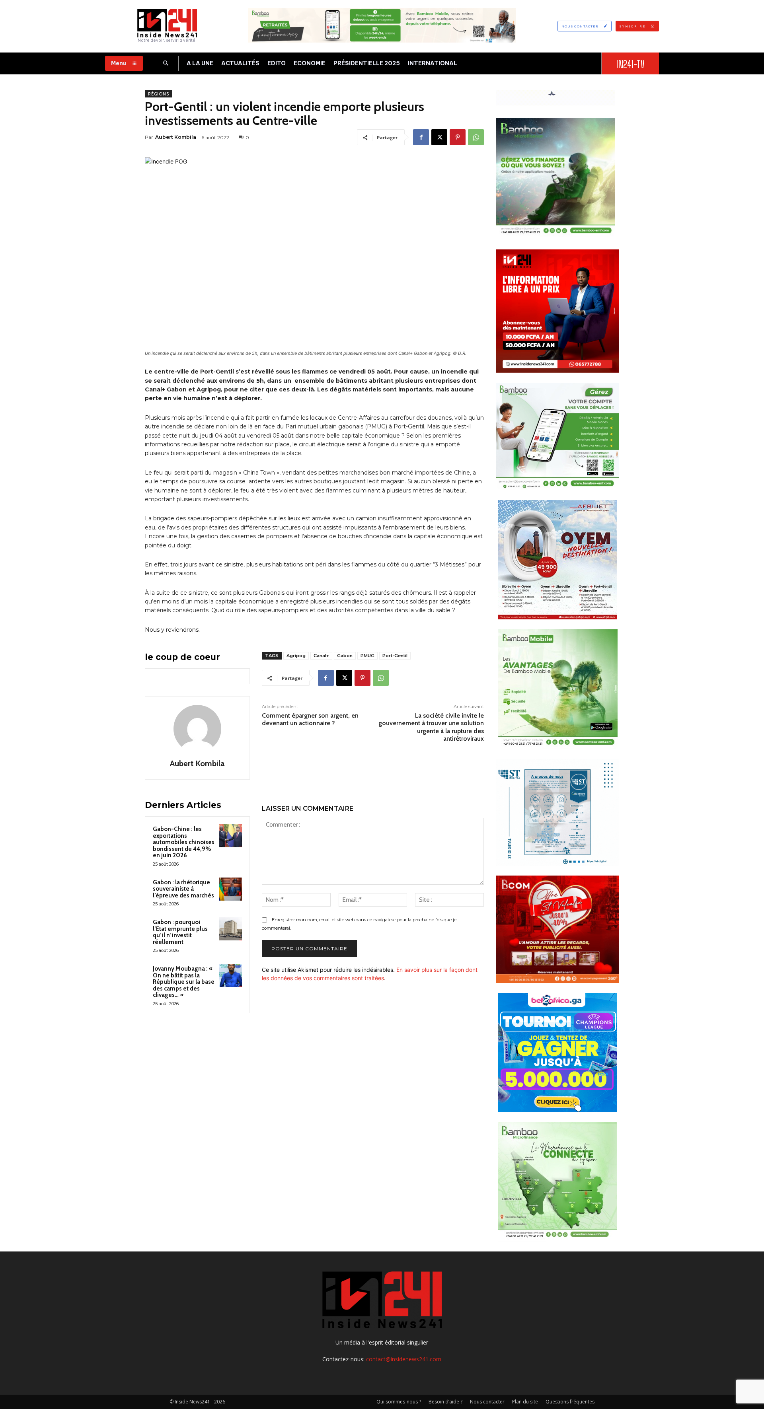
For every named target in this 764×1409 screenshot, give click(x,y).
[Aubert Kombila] (197, 729)
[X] (439, 137)
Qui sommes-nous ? (398, 1401)
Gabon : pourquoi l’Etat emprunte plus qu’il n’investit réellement (180, 932)
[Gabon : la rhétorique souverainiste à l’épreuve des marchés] (230, 889)
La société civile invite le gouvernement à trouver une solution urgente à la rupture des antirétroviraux (431, 727)
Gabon (345, 655)
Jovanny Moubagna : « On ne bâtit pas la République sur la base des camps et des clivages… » (183, 981)
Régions (158, 94)
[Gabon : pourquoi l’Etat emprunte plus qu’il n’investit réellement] (230, 928)
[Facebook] (421, 137)
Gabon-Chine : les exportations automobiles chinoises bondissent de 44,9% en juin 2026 (183, 842)
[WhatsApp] (476, 137)
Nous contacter (487, 1401)
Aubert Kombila (175, 137)
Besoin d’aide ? (445, 1401)
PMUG (367, 655)
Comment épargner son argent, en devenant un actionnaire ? (310, 719)
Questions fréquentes (570, 1401)
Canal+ (321, 655)
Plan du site (525, 1401)
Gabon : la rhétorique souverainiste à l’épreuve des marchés (183, 889)
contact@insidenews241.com (403, 1359)
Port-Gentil (394, 655)
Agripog (296, 655)
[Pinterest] (458, 137)
